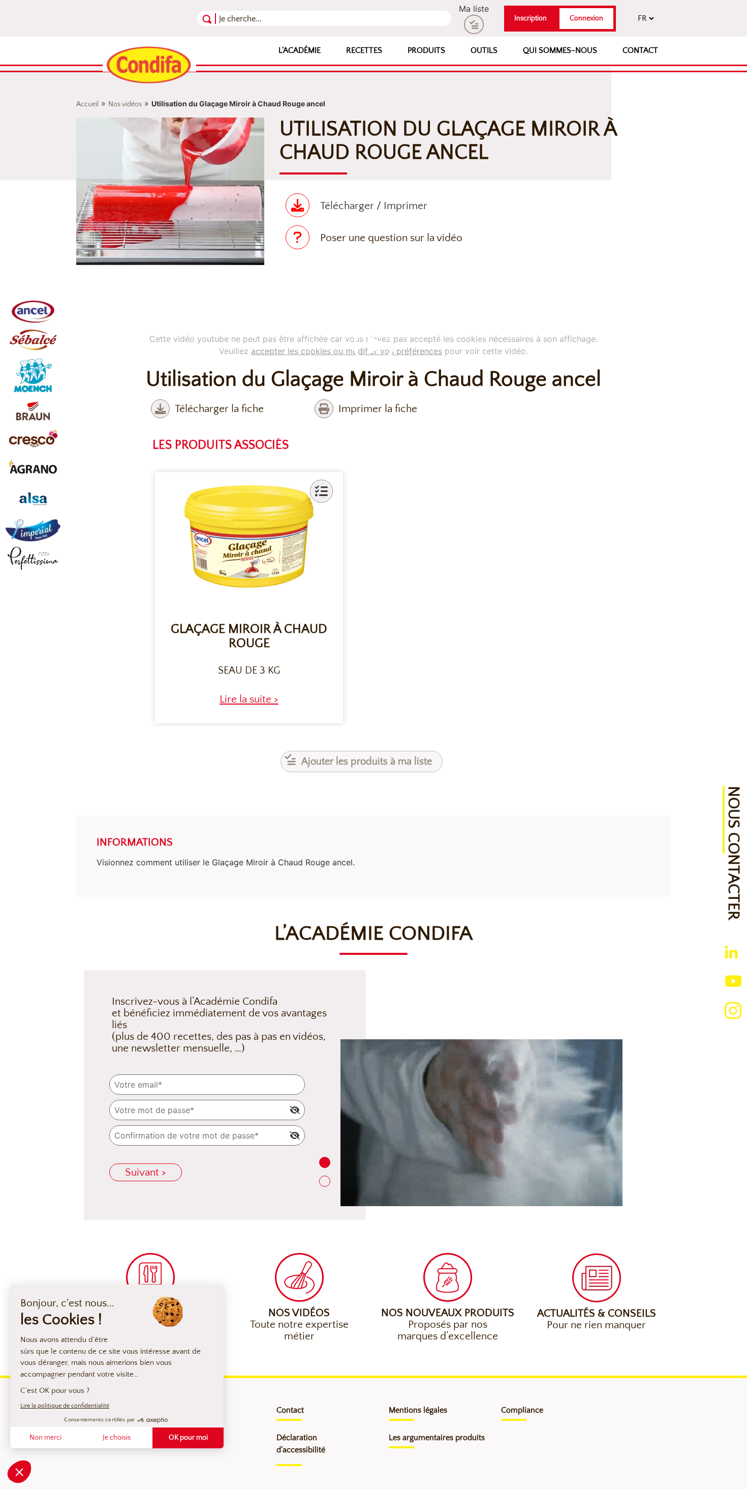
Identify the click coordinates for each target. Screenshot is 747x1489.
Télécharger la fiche (219, 409)
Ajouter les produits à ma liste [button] (366, 761)
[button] (321, 491)
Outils (484, 50)
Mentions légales (418, 1410)
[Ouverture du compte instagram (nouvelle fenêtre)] (733, 1010)
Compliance (522, 1410)
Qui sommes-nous (560, 50)
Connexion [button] (586, 18)
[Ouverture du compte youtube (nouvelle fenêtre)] (733, 980)
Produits (426, 50)
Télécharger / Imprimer (373, 206)
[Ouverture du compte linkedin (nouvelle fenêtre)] (731, 951)
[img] (295, 1110)
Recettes (364, 50)
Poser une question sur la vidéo (391, 238)
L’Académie (299, 50)
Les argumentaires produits (437, 1437)
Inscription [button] (530, 18)
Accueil (87, 104)
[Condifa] (149, 65)
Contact (640, 50)
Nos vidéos (125, 104)
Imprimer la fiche (377, 409)
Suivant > (145, 1172)
